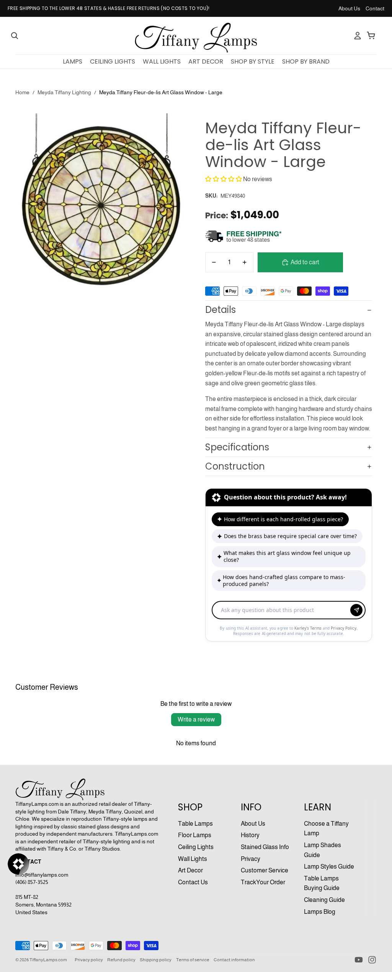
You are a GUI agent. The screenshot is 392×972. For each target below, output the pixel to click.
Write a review (196, 719)
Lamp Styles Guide (329, 866)
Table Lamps (195, 823)
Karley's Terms (308, 628)
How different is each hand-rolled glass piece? (283, 519)
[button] (223, 179)
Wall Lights (192, 859)
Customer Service (264, 870)
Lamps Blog (319, 911)
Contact (375, 8)
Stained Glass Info (265, 847)
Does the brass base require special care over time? (290, 536)
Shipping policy (156, 959)
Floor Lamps (194, 835)
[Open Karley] (18, 864)
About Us (349, 8)
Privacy (250, 859)
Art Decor (190, 870)
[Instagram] (372, 959)
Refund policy (121, 959)
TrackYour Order (263, 882)
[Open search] (14, 35)
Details (220, 309)
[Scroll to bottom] (288, 602)
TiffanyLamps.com (48, 959)
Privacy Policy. (344, 628)
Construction (235, 466)
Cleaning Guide (324, 900)
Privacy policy (89, 959)
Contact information (234, 959)
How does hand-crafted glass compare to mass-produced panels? (284, 580)
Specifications (237, 447)
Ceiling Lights (196, 847)
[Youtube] (358, 959)
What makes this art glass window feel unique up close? (287, 556)
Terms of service (192, 959)
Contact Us (193, 882)
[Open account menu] (357, 35)
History (250, 835)
